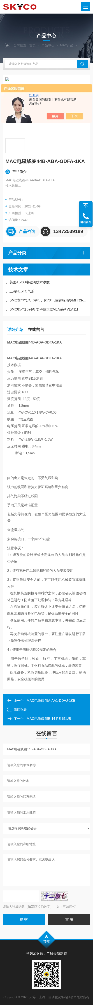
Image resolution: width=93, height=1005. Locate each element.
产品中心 (48, 45)
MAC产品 (66, 45)
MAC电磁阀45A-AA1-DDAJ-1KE (51, 700)
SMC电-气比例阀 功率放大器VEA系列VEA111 (43, 309)
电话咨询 (85, 222)
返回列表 (20, 709)
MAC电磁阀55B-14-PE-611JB (49, 718)
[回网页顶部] (85, 205)
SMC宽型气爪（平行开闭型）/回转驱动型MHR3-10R (48, 300)
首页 (32, 45)
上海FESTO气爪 (21, 291)
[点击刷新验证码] (54, 896)
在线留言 (36, 329)
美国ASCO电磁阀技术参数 (29, 282)
